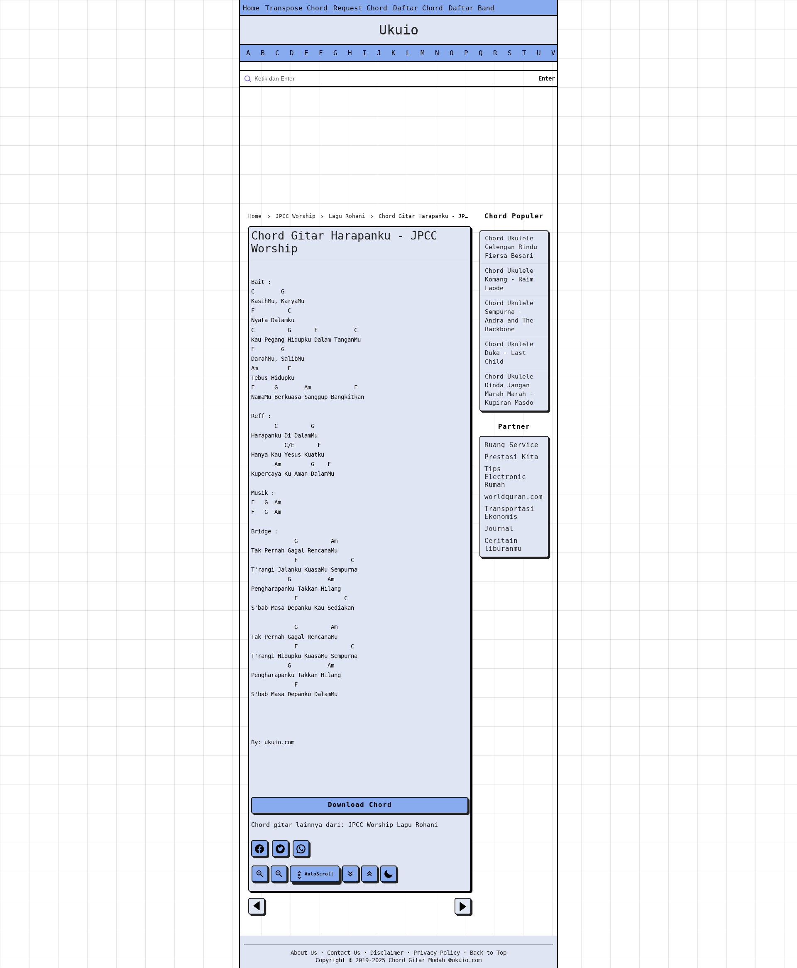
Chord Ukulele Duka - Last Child (509, 352)
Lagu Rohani (417, 825)
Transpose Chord (296, 8)
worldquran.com (513, 497)
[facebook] (259, 848)
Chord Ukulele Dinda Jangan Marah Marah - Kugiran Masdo (509, 389)
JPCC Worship (370, 825)
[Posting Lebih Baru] (256, 906)
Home (251, 8)
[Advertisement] (398, 151)
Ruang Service (511, 445)
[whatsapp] (301, 848)
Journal (498, 529)
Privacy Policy (436, 952)
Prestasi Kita (511, 457)
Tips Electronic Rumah (505, 477)
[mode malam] (388, 873)
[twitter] (280, 848)
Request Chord (360, 8)
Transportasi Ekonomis (509, 513)
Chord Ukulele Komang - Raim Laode (509, 279)
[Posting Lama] (463, 906)
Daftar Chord (418, 8)
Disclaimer (386, 952)
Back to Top (488, 952)
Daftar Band (471, 8)
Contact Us (343, 952)
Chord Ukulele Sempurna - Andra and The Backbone (509, 316)
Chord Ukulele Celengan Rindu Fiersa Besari (511, 247)
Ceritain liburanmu (503, 544)
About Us (304, 952)
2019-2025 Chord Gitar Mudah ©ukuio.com (418, 960)
